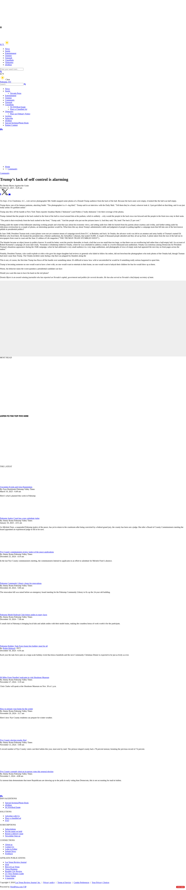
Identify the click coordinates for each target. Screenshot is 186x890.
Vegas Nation (10, 876)
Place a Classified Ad (18, 109)
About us (8, 844)
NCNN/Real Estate (18, 107)
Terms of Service (64, 882)
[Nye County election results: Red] (13, 738)
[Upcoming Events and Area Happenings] (13, 485)
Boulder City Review (13, 871)
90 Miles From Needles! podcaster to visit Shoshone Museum (24, 677)
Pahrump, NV (5, 82)
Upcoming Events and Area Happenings (16, 487)
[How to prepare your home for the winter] (13, 706)
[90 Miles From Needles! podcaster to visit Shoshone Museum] (13, 675)
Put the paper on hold (13, 831)
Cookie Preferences (81, 882)
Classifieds (9, 60)
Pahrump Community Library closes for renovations (21, 583)
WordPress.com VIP (18, 887)
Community (10, 100)
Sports (7, 51)
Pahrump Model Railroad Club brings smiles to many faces (23, 615)
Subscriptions (10, 829)
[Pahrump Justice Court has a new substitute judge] (13, 516)
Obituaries (9, 62)
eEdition (8, 65)
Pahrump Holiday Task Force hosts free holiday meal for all (24, 646)
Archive (8, 116)
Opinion (8, 56)
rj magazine (9, 878)
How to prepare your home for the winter (16, 709)
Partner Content (11, 125)
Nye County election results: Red (13, 740)
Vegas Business (11, 869)
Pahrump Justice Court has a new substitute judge (19, 518)
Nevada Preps (15, 93)
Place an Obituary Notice (20, 114)
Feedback (9, 854)
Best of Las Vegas (12, 867)
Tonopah (8, 58)
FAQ (7, 820)
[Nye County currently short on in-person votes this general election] (13, 769)
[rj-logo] (25, 39)
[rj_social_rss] (2, 129)
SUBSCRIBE (180, 887)
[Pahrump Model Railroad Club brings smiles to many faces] (13, 612)
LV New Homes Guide (14, 874)
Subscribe (9, 118)
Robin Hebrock (9, 648)
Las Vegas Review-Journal (15, 862)
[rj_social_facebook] (0, 129)
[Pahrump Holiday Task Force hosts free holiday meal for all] (13, 644)
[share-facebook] (0, 194)
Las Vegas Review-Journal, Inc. (28, 882)
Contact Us (9, 847)
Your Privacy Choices (100, 882)
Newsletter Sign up (12, 836)
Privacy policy (49, 882)
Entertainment (10, 53)
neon (7, 864)
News (7, 49)
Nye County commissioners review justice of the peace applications (27, 552)
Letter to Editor (11, 849)
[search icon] (1, 72)
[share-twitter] (5, 194)
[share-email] (9, 194)
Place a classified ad (13, 818)
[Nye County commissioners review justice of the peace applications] (13, 550)
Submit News (10, 851)
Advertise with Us (12, 816)
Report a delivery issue (14, 834)
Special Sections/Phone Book (17, 123)
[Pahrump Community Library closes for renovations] (13, 581)
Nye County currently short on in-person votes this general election (26, 771)
